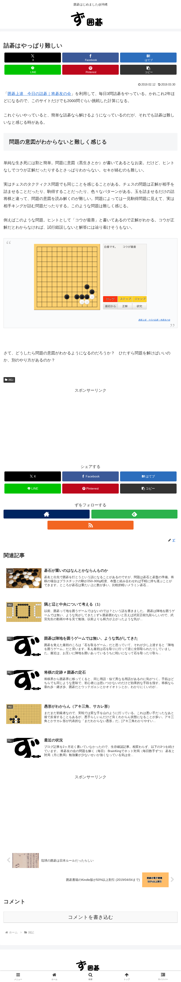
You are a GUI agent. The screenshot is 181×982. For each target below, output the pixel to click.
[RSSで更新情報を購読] (90, 525)
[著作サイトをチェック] (47, 514)
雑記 (11, 379)
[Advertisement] (90, 425)
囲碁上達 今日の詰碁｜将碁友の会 (39, 93)
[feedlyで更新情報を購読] (134, 514)
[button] (148, 70)
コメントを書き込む (90, 917)
